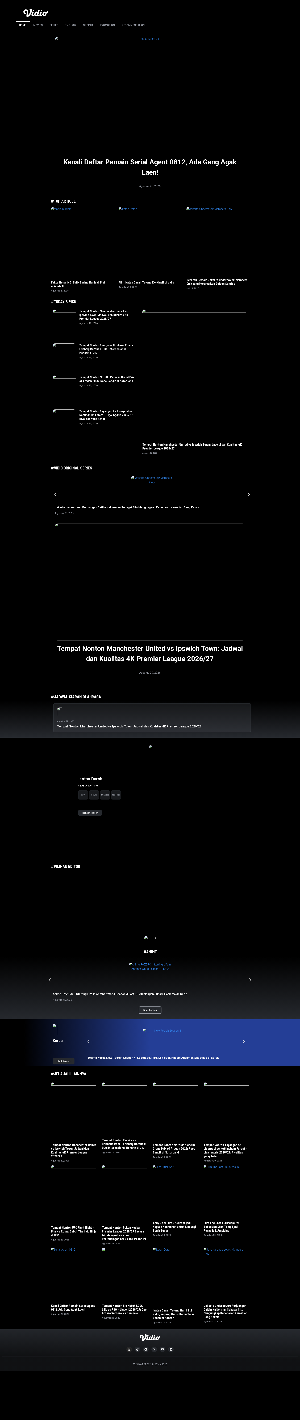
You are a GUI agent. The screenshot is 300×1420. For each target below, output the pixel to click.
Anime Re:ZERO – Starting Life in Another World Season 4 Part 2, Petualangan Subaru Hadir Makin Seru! (120, 994)
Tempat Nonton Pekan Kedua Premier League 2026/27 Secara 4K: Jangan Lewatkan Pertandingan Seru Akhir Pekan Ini (124, 1233)
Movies (38, 25)
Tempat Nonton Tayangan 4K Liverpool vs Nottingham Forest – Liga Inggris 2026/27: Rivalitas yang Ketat (106, 414)
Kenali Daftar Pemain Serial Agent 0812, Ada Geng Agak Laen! (73, 1307)
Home (22, 25)
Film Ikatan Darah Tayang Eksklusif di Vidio (146, 282)
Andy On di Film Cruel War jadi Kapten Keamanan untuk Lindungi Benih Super (174, 1226)
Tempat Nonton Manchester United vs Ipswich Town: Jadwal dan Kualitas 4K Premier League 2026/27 (103, 314)
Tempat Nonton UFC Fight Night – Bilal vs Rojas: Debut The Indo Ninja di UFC (73, 1231)
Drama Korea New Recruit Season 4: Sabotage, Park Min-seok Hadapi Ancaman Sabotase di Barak (153, 1057)
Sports (88, 25)
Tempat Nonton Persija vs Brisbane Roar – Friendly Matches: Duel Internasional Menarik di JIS (106, 349)
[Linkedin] (171, 1349)
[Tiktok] (137, 1349)
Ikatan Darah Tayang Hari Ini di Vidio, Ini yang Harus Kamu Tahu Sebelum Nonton (173, 1314)
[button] (55, 494)
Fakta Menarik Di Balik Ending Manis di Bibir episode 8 (78, 284)
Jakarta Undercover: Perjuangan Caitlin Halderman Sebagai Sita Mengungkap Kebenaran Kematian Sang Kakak (127, 507)
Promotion (107, 25)
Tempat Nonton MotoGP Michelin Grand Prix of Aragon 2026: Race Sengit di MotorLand (106, 379)
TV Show (70, 25)
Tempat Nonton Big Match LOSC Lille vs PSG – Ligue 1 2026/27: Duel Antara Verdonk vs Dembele (124, 1309)
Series (54, 25)
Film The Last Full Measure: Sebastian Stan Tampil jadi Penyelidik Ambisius (221, 1226)
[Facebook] (146, 1349)
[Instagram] (129, 1349)
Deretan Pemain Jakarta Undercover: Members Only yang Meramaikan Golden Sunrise (217, 282)
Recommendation (133, 25)
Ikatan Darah (90, 778)
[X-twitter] (154, 1349)
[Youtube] (162, 1349)
